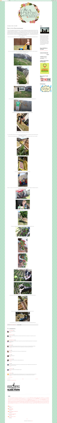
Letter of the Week (24, 400)
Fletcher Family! (11, 408)
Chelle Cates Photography (42, 398)
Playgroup (21, 402)
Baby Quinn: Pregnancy (40, 397)
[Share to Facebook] (20, 324)
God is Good (47, 399)
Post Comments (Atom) (13, 380)
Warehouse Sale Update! (11, 414)
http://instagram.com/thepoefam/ (44, 50)
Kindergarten (20, 400)
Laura (10, 354)
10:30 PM (10, 352)
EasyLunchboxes (24, 399)
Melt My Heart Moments (46, 400)
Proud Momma (35, 402)
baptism (45, 397)
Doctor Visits (19, 399)
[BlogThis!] (18, 324)
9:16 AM (10, 370)
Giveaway (44, 399)
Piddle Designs (15, 402)
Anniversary (20, 397)
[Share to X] (19, 324)
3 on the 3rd (9, 397)
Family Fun (30, 399)
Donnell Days (11, 368)
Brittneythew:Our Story (30, 398)
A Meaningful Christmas (14, 397)
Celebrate (37, 398)
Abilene (18, 397)
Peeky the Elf (12, 402)
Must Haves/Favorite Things (32, 401)
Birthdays (23, 398)
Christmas (47, 398)
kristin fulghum (11, 330)
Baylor (46, 397)
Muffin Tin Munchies (25, 401)
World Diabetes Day (11, 409)
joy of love (13, 400)
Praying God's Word (25, 402)
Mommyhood (15, 401)
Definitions (13, 399)
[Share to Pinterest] (20, 324)
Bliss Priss (26, 398)
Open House (41, 401)
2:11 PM (10, 366)
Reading (48, 402)
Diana (10, 350)
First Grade (38, 399)
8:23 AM (10, 356)
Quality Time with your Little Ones (42, 402)
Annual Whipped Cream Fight (25, 397)
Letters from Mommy (31, 400)
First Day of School (34, 399)
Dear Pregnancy (10, 399)
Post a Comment (10, 377)
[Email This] (17, 324)
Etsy (27, 399)
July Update (10, 417)
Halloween (9, 400)
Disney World (16, 399)
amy (9, 363)
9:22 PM (10, 342)
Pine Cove (18, 402)
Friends (41, 399)
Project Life (32, 402)
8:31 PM (10, 332)
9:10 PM (10, 337)
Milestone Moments (11, 401)
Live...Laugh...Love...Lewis (12, 416)
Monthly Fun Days (19, 401)
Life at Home (37, 400)
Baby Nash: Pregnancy (33, 397)
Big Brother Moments (19, 398)
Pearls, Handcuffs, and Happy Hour (13, 411)
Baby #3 (29, 397)
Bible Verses (13, 398)
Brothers (34, 398)
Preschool (29, 402)
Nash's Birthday (37, 401)
